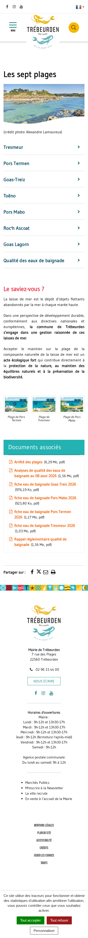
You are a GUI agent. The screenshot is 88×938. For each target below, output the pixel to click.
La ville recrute (36, 793)
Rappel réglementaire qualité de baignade (40, 542)
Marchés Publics (37, 782)
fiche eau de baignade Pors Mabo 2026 (45, 500)
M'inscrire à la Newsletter (44, 788)
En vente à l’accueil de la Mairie (48, 798)
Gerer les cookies (44, 855)
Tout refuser (59, 920)
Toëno (10, 196)
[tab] (44, 147)
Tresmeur (13, 147)
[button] (16, 404)
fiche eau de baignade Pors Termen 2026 (42, 514)
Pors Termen (16, 163)
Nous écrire (44, 681)
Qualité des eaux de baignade (34, 260)
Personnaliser (44, 931)
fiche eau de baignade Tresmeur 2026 (44, 528)
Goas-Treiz (14, 179)
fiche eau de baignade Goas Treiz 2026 (45, 487)
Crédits (44, 848)
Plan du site (44, 833)
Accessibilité (44, 840)
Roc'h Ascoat (17, 228)
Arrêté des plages (39, 461)
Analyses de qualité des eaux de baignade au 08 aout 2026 (46, 473)
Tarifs (44, 863)
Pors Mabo (14, 212)
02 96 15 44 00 (47, 669)
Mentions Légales (44, 825)
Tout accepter (30, 920)
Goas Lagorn (16, 244)
